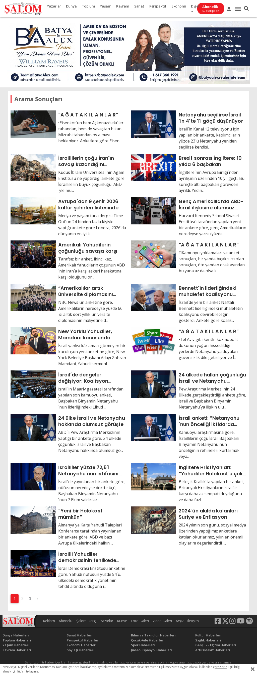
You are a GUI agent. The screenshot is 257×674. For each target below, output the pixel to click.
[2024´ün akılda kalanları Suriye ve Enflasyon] (153, 519)
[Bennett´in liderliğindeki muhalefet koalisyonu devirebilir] (153, 297)
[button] (246, 8)
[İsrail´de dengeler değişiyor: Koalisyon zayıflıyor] (33, 383)
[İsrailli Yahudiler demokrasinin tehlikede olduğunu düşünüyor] (33, 563)
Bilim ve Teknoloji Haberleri (153, 635)
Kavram (122, 6)
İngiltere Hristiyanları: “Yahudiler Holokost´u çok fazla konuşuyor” (211, 470)
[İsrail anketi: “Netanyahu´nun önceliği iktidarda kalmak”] (153, 427)
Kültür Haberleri (208, 635)
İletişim (193, 620)
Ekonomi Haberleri (82, 645)
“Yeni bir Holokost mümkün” (80, 513)
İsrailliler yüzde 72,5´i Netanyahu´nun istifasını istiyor (88, 470)
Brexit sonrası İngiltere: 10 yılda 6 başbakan (210, 161)
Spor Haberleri (143, 645)
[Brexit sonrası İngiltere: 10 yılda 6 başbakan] (153, 167)
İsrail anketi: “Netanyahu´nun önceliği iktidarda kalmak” (209, 421)
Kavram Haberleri (17, 650)
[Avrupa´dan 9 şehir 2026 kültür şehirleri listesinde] (33, 210)
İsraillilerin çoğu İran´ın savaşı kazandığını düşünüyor (86, 161)
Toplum (88, 6)
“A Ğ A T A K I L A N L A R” (88, 114)
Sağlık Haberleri (208, 640)
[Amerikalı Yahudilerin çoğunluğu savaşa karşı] (33, 253)
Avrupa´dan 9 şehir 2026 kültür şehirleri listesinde (88, 204)
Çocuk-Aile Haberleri (147, 640)
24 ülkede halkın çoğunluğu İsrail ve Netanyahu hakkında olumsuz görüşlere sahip (212, 377)
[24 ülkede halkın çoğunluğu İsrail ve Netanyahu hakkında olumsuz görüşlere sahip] (153, 383)
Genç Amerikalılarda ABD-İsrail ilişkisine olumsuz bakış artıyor (211, 204)
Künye (122, 620)
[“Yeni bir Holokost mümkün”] (33, 519)
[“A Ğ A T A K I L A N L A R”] (33, 123)
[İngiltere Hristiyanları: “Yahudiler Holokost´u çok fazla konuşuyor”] (153, 476)
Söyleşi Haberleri (80, 650)
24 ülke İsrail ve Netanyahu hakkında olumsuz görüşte (91, 421)
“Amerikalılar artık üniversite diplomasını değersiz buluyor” (85, 291)
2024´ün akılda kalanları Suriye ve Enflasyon (208, 513)
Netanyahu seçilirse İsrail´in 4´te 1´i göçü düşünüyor (211, 117)
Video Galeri (162, 620)
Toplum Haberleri (17, 640)
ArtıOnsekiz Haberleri (212, 650)
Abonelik (66, 620)
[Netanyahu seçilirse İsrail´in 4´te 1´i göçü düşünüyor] (153, 123)
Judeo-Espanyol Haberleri (151, 650)
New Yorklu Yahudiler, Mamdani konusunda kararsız (85, 334)
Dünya (71, 6)
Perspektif (157, 6)
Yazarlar (54, 6)
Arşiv (179, 620)
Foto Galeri (140, 620)
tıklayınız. (32, 671)
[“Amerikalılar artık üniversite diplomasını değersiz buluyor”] (33, 297)
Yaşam (105, 6)
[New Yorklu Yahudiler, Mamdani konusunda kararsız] (33, 340)
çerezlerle (220, 667)
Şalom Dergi (86, 620)
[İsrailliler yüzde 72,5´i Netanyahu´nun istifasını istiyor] (33, 476)
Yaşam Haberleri (16, 645)
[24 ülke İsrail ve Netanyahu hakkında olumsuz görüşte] (33, 427)
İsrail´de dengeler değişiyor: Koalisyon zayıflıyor (83, 377)
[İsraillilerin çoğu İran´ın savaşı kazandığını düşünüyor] (33, 167)
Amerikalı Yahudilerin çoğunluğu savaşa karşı (87, 247)
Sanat (139, 6)
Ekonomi (178, 6)
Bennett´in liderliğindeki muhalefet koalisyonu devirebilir (208, 291)
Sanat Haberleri (79, 635)
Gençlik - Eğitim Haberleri (215, 645)
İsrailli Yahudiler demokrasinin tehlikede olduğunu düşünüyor (87, 557)
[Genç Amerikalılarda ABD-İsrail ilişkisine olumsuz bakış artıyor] (153, 210)
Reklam (49, 620)
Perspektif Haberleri (83, 640)
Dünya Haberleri (16, 635)
